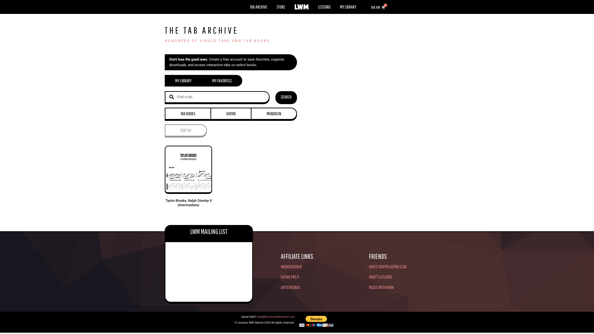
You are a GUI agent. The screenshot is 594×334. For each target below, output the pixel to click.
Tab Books (188, 113)
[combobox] (217, 97)
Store (281, 7)
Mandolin (274, 113)
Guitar (231, 113)
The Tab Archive (202, 30)
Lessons (324, 7)
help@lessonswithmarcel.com (276, 316)
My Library (348, 7)
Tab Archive (258, 7)
